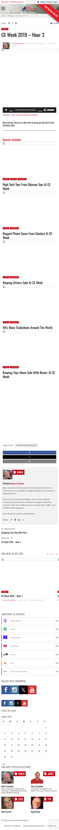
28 (39, 751)
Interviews (22, 179)
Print (56, 23)
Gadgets (6, 179)
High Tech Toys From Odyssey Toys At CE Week (26, 186)
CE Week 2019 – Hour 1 (12, 596)
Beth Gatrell (6, 811)
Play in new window (20, 114)
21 (39, 745)
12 (25, 739)
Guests (13, 179)
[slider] (51, 109)
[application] (29, 110)
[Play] (6, 110)
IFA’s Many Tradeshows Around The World (27, 327)
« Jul (3, 764)
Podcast (4, 29)
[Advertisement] (29, 98)
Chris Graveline (37, 786)
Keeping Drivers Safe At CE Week (23, 282)
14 (39, 739)
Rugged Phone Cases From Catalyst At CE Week (27, 235)
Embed (34, 114)
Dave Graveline (9, 600)
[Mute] (45, 110)
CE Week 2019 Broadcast (26, 445)
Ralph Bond (35, 811)
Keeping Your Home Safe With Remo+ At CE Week (29, 374)
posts (20, 472)
